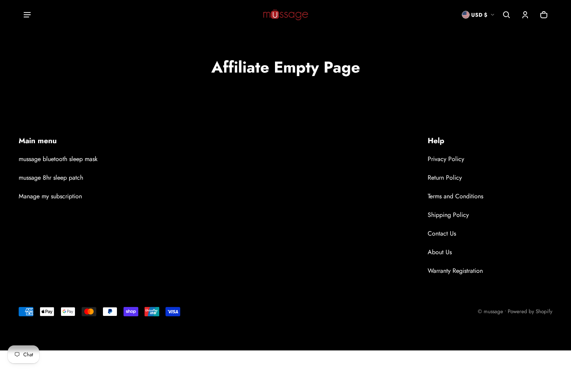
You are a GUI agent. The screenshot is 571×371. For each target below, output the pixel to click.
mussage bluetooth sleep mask (58, 158)
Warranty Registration (455, 270)
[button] (506, 14)
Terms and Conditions (455, 196)
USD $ (479, 15)
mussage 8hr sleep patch (51, 177)
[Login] (525, 14)
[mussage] (285, 14)
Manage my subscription (50, 196)
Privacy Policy (446, 158)
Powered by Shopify (530, 311)
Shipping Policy (448, 214)
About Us (440, 252)
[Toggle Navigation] (27, 14)
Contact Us (442, 233)
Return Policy (445, 177)
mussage (493, 311)
